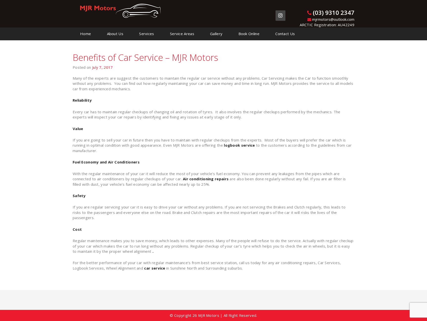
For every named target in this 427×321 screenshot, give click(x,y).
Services (146, 33)
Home (85, 33)
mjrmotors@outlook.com (332, 19)
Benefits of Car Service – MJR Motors (145, 57)
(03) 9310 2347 (332, 12)
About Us (115, 33)
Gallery (216, 33)
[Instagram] (280, 15)
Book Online (248, 33)
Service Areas (182, 33)
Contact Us (285, 33)
